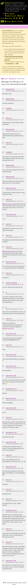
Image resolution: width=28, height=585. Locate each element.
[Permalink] (22, 91)
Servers (8, 21)
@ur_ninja (9, 18)
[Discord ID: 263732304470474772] (3, 118)
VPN (17, 63)
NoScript (7, 60)
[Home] (2, 21)
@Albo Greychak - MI (8, 204)
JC (6, 292)
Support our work (11, 15)
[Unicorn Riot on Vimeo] (16, 18)
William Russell (10, 89)
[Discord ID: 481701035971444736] (3, 283)
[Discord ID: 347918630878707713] (3, 90)
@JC (3, 422)
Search (20, 21)
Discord (5, 78)
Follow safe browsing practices (14, 56)
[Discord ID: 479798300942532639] (3, 389)
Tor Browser (9, 63)
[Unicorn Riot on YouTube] (19, 18)
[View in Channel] (20, 91)
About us (21, 15)
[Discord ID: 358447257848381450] (3, 293)
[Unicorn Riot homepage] (2, 3)
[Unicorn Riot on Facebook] (14, 18)
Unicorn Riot (8, 2)
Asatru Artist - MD (11, 188)
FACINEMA (9, 108)
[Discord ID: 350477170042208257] (3, 109)
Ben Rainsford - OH (11, 389)
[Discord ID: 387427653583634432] (3, 188)
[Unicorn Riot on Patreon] (22, 18)
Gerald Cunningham (11, 283)
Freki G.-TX (13, 78)
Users (15, 21)
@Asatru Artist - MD (8, 251)
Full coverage (10, 13)
